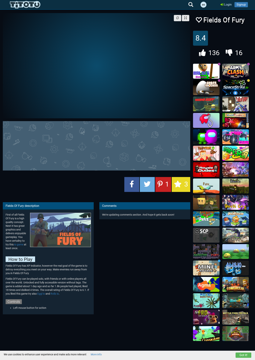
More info (96, 354)
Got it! (243, 355)
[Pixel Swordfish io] (206, 300)
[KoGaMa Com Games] (206, 104)
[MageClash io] (235, 120)
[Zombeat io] (235, 300)
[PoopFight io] (206, 153)
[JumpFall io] (235, 218)
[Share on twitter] (147, 184)
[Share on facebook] (131, 184)
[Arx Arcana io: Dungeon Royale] (235, 333)
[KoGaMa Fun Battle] (206, 186)
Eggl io (41, 293)
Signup (241, 4)
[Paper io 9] (235, 153)
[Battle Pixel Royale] (235, 317)
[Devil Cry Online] (235, 202)
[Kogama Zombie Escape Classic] (206, 202)
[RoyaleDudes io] (206, 169)
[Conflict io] (235, 284)
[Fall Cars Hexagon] (235, 136)
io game (18, 244)
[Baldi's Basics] (206, 71)
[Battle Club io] (235, 169)
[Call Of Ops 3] (235, 104)
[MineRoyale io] (206, 267)
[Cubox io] (235, 186)
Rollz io (55, 293)
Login (227, 4)
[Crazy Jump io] (206, 333)
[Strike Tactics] (235, 235)
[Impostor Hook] (206, 120)
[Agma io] (206, 284)
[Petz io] (206, 218)
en (203, 4)
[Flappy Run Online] (206, 317)
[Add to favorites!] (198, 21)
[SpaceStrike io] (235, 87)
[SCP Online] (206, 235)
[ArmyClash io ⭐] (235, 71)
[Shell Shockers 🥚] (206, 87)
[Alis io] (235, 267)
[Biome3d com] (235, 251)
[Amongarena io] (206, 136)
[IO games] (25, 4)
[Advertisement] (96, 145)
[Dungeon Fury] (206, 251)
